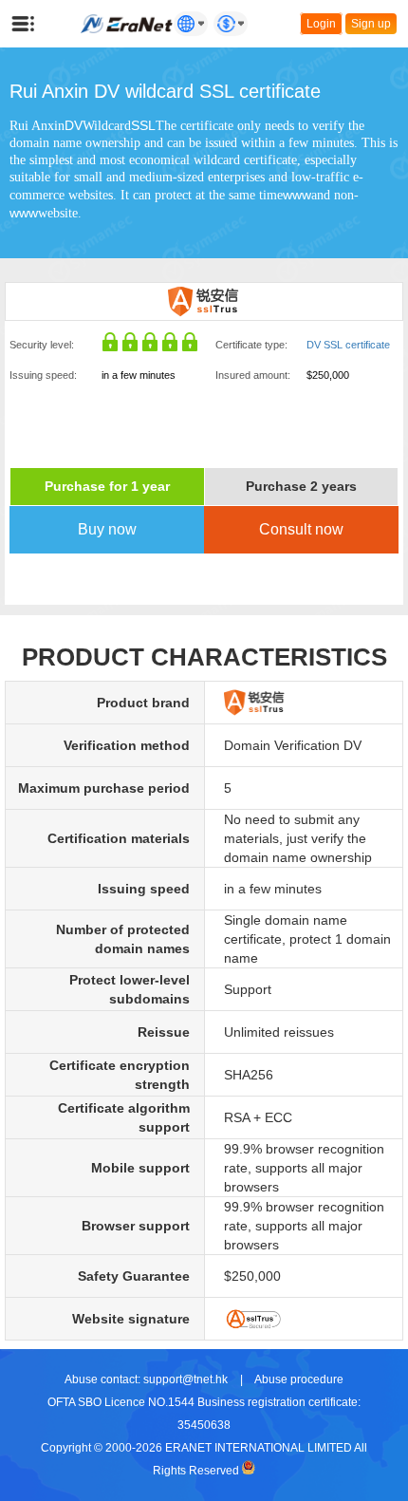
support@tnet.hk (185, 1379)
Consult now (301, 529)
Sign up (371, 23)
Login (321, 23)
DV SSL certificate (348, 344)
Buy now (107, 529)
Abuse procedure (298, 1379)
